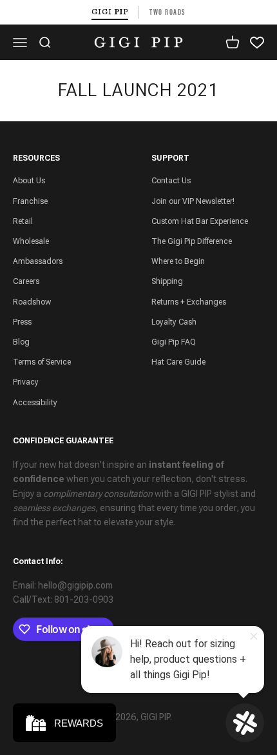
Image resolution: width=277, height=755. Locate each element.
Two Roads (167, 12)
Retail (23, 221)
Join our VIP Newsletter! (192, 201)
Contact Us (171, 180)
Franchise (30, 201)
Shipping (167, 281)
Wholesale (31, 241)
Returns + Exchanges (188, 302)
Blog (21, 342)
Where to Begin (178, 261)
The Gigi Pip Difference (191, 241)
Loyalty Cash (173, 322)
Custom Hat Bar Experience (199, 221)
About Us (29, 180)
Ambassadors (37, 261)
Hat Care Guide (178, 362)
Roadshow (32, 302)
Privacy (26, 382)
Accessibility (35, 402)
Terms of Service (42, 362)
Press (22, 322)
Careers (26, 281)
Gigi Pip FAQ (173, 342)
